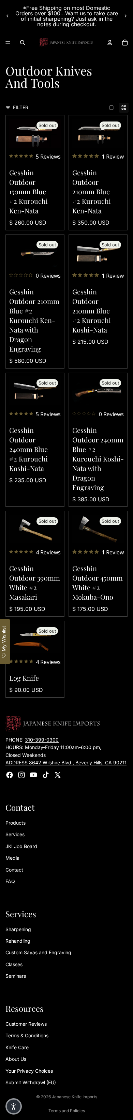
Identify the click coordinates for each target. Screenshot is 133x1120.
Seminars (15, 976)
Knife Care (17, 1047)
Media (12, 858)
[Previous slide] (7, 16)
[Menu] (8, 42)
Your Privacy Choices (29, 1070)
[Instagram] (21, 774)
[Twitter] (58, 774)
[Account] (109, 42)
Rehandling (17, 941)
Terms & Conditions (26, 1035)
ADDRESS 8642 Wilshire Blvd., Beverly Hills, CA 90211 (66, 762)
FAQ (10, 881)
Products (15, 823)
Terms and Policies (66, 1110)
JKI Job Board (21, 846)
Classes (14, 964)
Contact (14, 869)
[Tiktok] (46, 774)
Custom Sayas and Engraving (38, 952)
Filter (20, 107)
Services (15, 834)
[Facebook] (9, 774)
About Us (15, 1059)
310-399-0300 (42, 740)
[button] (13, 1106)
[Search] (22, 42)
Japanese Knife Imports (74, 1096)
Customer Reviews (26, 1024)
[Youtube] (33, 774)
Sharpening (18, 929)
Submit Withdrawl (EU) (30, 1082)
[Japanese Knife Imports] (66, 42)
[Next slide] (125, 16)
